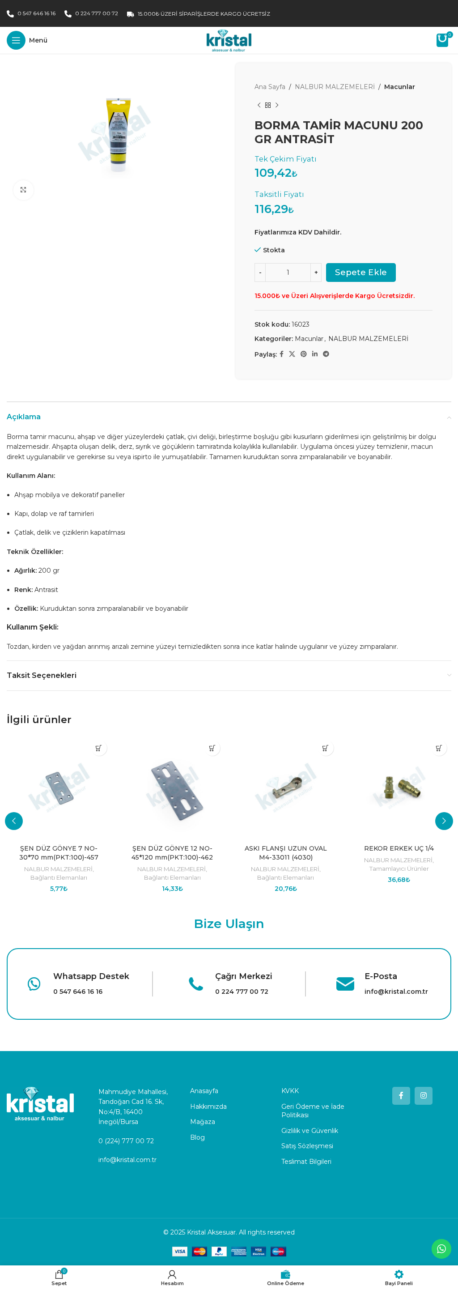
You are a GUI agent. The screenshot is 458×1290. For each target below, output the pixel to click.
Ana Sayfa (269, 87)
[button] (99, 748)
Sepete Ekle (361, 272)
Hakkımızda (208, 1107)
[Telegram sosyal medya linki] (326, 354)
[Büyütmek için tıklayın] (23, 190)
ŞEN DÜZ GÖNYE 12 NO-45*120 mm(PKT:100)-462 (172, 852)
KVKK (290, 1091)
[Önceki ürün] (258, 105)
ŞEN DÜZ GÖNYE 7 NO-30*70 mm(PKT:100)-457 (58, 852)
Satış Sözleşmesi (307, 1146)
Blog (197, 1137)
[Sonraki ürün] (276, 105)
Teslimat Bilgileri (306, 1162)
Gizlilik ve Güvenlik (309, 1131)
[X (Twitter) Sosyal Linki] (292, 354)
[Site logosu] (229, 40)
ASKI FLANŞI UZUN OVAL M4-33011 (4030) (286, 852)
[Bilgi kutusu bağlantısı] (76, 983)
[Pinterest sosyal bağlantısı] (304, 354)
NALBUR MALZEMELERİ (335, 87)
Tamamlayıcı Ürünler (399, 868)
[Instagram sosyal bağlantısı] (424, 1096)
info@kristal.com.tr (127, 1160)
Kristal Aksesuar (211, 1232)
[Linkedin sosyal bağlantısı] (315, 354)
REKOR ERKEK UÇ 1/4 (399, 848)
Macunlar (399, 87)
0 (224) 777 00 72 (126, 1141)
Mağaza (202, 1122)
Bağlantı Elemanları (58, 877)
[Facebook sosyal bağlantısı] (281, 354)
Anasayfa (204, 1091)
